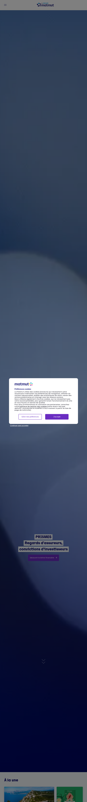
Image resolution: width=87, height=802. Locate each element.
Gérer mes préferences (30, 417)
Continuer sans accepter (19, 425)
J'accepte (56, 417)
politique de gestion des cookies (33, 406)
